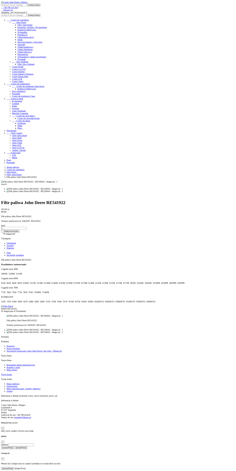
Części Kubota (18, 71)
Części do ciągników (18, 20)
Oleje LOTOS (18, 148)
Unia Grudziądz (19, 111)
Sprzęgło (21, 44)
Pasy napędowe (19, 91)
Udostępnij (11, 243)
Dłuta (19, 126)
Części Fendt (17, 67)
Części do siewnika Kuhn (28, 118)
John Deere (19, 22)
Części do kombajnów (18, 84)
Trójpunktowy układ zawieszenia (31, 57)
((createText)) (21, 448)
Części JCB (17, 79)
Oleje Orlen (17, 143)
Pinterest (10, 248)
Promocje (11, 346)
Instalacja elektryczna (26, 30)
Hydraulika (22, 32)
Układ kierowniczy (25, 37)
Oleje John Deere (19, 135)
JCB (14, 155)
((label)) (4, 445)
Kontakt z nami (13, 367)
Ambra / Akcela (19, 150)
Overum (15, 108)
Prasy (9, 160)
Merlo (14, 157)
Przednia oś (22, 35)
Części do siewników (23, 116)
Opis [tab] (9, 253)
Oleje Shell (17, 138)
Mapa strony (12, 370)
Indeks (4, 309)
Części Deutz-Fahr (20, 76)
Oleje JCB (16, 145)
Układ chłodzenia (25, 49)
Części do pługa (21, 121)
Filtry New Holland (25, 64)
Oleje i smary (14, 133)
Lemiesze (21, 123)
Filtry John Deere (25, 25)
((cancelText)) (7, 448)
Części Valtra (17, 81)
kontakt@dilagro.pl (22, 417)
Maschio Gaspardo (20, 113)
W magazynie (7, 311)
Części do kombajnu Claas (23, 96)
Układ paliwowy (24, 52)
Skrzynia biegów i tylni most (29, 42)
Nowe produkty (13, 348)
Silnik (20, 40)
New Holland (20, 62)
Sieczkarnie (12, 130)
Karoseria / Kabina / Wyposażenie (32, 27)
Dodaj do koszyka (10, 231)
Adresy (10, 391)
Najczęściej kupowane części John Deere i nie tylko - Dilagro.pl (34, 351)
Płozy (19, 128)
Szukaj (33, 5)
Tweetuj (10, 245)
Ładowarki (13, 153)
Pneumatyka (22, 54)
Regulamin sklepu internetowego (21, 365)
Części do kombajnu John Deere (28, 86)
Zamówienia (12, 386)
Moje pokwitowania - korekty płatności (23, 389)
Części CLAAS (19, 69)
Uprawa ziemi (15, 99)
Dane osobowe (13, 384)
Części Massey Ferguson (22, 74)
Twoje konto (6, 374)
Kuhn (14, 106)
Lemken (15, 103)
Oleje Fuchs (17, 140)
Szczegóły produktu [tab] (15, 255)
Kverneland (17, 101)
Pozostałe (21, 59)
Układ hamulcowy (25, 47)
